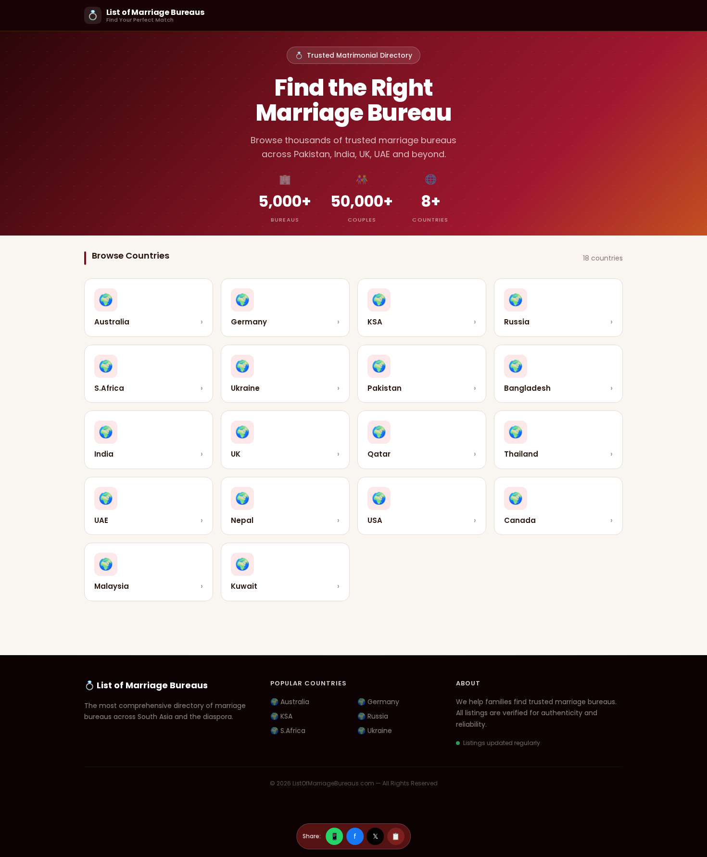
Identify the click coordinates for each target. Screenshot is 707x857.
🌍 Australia (289, 702)
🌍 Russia (372, 716)
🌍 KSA (281, 716)
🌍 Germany (378, 702)
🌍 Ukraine (374, 730)
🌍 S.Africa (287, 730)
